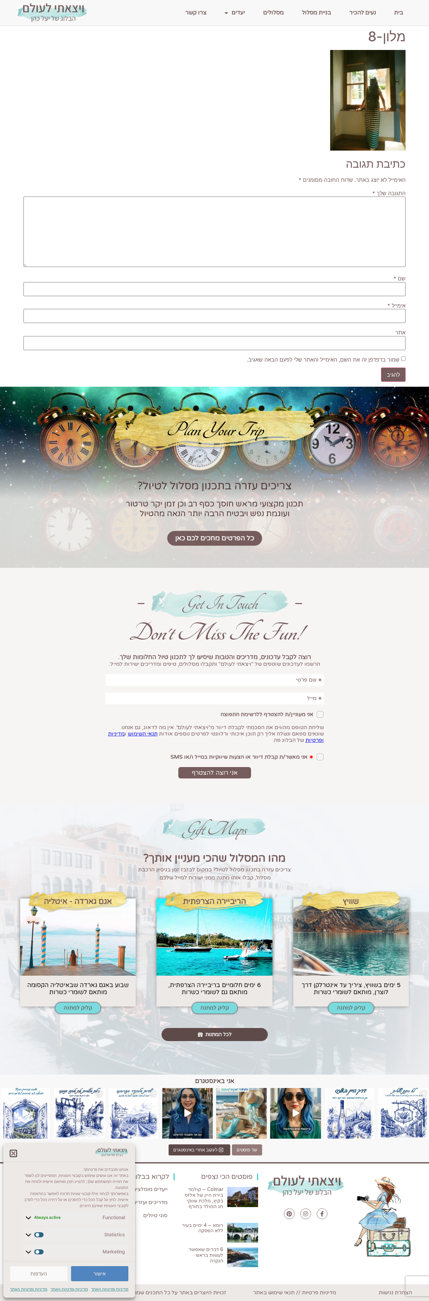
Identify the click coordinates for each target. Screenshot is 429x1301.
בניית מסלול (316, 12)
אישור (100, 1273)
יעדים (238, 12)
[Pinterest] (289, 1213)
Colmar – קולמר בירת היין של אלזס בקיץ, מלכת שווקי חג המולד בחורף (204, 1198)
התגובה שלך (389, 193)
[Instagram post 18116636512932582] (133, 1113)
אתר (400, 332)
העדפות (38, 1273)
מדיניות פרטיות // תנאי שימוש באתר (294, 1292)
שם (399, 278)
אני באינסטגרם (214, 1081)
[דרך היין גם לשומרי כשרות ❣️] (349, 1113)
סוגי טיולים (155, 1215)
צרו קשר (195, 12)
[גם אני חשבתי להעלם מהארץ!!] (187, 1113)
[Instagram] (305, 1213)
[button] (13, 1153)
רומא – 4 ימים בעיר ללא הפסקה (202, 1228)
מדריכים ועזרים (150, 1202)
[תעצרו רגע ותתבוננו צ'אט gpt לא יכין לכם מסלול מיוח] (79, 1113)
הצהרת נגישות (395, 1292)
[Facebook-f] (322, 1213)
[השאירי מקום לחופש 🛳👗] (241, 1113)
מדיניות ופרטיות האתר (109, 1289)
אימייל (396, 305)
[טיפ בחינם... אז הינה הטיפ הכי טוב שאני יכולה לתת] (295, 1113)
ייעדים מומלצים (150, 1189)
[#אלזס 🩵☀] (25, 1113)
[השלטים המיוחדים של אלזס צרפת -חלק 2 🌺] (403, 1113)
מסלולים (273, 12)
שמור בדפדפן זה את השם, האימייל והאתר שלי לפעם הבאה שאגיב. (323, 359)
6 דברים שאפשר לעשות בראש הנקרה (206, 1255)
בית (398, 12)
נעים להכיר (362, 12)
